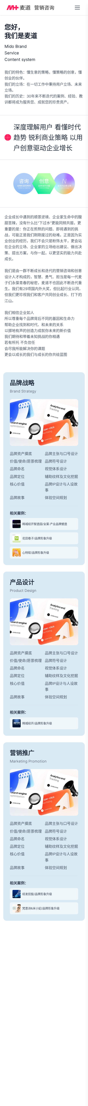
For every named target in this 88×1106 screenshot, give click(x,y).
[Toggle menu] (77, 7)
